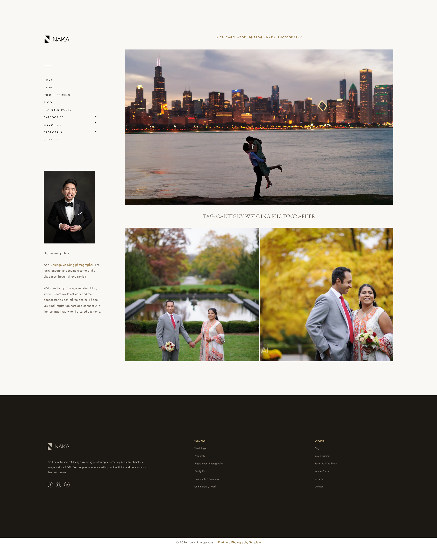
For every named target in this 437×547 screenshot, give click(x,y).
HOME (48, 80)
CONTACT (51, 139)
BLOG (48, 102)
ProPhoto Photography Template (239, 542)
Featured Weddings (326, 463)
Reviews (319, 479)
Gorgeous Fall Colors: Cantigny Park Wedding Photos (324, 291)
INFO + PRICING (57, 95)
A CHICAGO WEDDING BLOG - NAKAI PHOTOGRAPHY (259, 37)
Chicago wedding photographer (72, 265)
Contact (319, 486)
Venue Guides (322, 471)
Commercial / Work (205, 486)
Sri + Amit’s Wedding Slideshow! (165, 291)
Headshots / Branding (206, 479)
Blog (317, 448)
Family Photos (201, 471)
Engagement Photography (208, 463)
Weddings (200, 448)
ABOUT (49, 87)
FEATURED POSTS (58, 110)
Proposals (199, 456)
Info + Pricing (322, 456)
